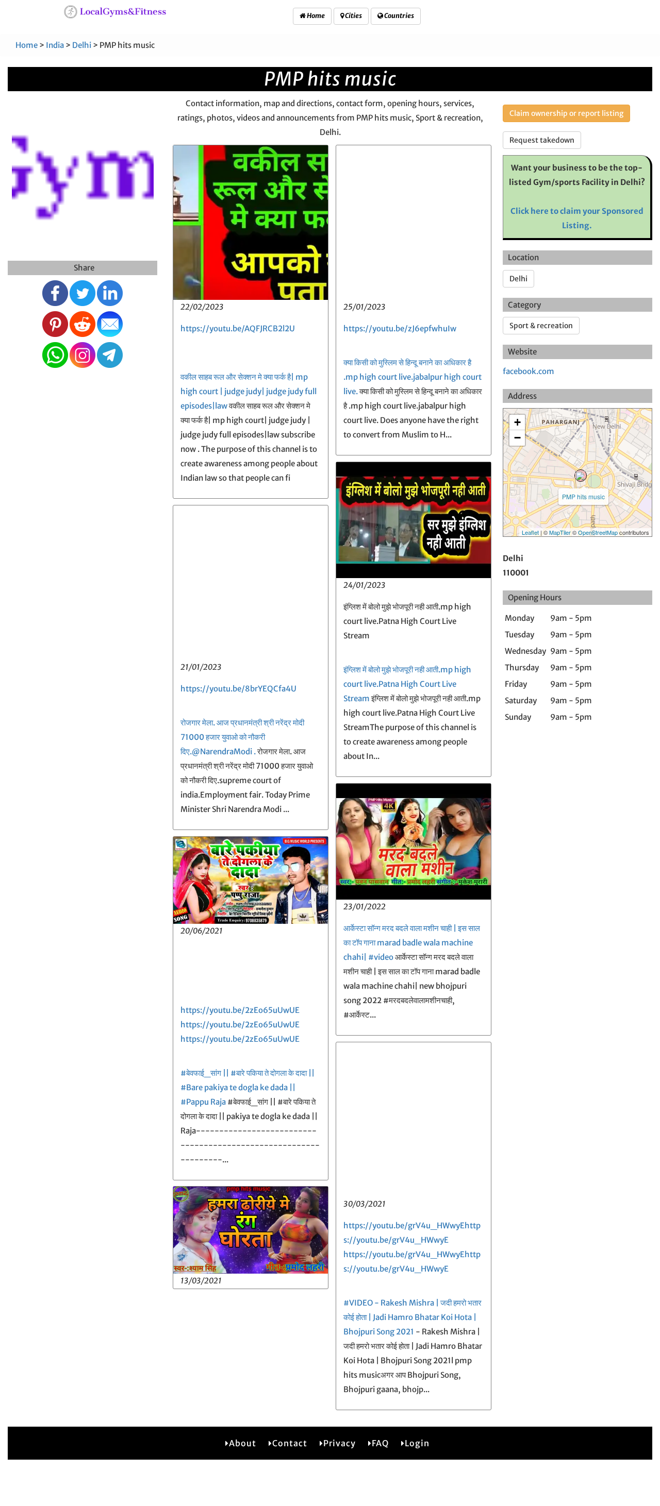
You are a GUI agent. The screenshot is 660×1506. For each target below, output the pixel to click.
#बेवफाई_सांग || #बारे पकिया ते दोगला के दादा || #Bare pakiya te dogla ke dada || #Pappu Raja (247, 1087)
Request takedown (541, 140)
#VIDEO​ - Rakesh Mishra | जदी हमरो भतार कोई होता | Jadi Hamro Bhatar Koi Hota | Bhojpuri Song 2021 (412, 1317)
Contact (289, 1443)
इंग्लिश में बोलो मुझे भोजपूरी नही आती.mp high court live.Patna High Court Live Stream (407, 684)
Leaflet (530, 532)
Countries (398, 15)
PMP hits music (583, 496)
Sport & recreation (541, 325)
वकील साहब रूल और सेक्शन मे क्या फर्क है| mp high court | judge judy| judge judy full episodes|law (248, 391)
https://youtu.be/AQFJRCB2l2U (237, 328)
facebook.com (528, 371)
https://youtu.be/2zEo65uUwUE (240, 1010)
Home (315, 15)
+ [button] (517, 422)
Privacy (339, 1443)
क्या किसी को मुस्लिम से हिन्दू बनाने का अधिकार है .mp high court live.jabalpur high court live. (412, 377)
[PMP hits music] (580, 475)
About (242, 1443)
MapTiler (560, 532)
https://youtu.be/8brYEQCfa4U (238, 688)
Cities (353, 15)
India (55, 45)
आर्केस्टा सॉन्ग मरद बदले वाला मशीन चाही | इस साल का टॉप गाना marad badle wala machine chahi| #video (411, 942)
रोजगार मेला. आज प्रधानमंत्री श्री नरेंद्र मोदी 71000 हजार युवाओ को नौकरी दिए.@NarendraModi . (242, 737)
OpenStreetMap (598, 532)
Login (417, 1443)
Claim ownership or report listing (566, 113)
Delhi (81, 45)
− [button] (517, 437)
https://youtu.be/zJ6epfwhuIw (399, 328)
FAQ (380, 1443)
